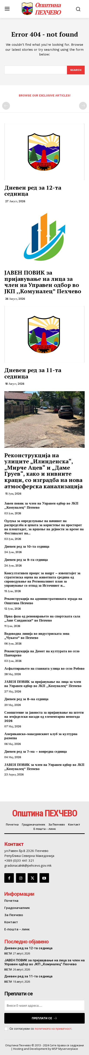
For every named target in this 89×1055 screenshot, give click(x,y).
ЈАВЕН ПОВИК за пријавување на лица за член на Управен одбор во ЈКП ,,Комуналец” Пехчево (42, 282)
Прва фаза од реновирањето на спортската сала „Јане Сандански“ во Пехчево (42, 618)
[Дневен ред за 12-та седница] (44, 152)
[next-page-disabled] (83, 106)
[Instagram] (20, 878)
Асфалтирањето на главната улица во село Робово (44, 668)
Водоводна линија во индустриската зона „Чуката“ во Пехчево (36, 636)
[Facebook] (9, 878)
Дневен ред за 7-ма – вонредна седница (35, 751)
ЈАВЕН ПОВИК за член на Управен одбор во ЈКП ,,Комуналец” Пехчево (44, 767)
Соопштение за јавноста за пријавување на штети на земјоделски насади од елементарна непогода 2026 (44, 716)
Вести (8, 953)
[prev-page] (6, 106)
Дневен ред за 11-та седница (32, 373)
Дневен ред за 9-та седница (26, 560)
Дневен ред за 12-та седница (32, 190)
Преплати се (42, 1018)
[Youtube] (44, 878)
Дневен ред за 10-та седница (26, 546)
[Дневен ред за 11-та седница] (44, 334)
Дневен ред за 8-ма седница (26, 699)
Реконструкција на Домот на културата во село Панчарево (41, 653)
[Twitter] (32, 878)
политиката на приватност (53, 1028)
